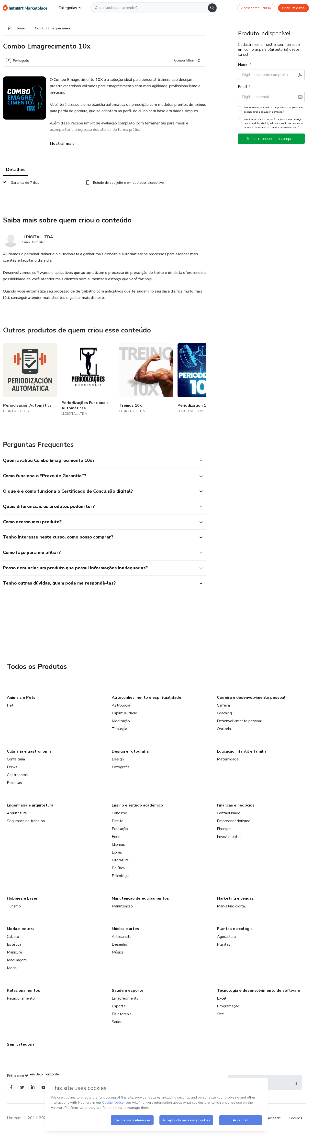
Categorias (67, 8)
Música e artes (125, 928)
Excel (221, 998)
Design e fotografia (130, 751)
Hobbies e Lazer (22, 898)
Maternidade (228, 759)
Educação (120, 828)
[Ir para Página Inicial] (27, 8)
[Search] (212, 7)
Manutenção (122, 906)
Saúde (117, 1022)
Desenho (119, 944)
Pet (10, 705)
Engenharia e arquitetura (30, 805)
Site (220, 1014)
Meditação (121, 721)
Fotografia (121, 767)
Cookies (295, 1118)
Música (117, 952)
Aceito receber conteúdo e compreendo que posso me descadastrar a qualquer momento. (273, 110)
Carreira (223, 705)
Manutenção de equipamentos (140, 898)
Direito (117, 821)
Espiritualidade (124, 713)
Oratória (224, 729)
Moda (12, 968)
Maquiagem (17, 960)
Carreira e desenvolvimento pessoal (251, 697)
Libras (117, 852)
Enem (117, 836)
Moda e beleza (20, 928)
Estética (14, 944)
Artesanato (122, 936)
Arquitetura (17, 813)
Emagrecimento (125, 998)
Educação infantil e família (242, 751)
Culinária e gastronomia (29, 751)
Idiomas (118, 844)
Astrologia (121, 705)
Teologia (119, 729)
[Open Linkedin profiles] (32, 1087)
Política (118, 868)
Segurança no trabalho (26, 821)
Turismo (14, 906)
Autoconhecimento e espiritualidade (146, 697)
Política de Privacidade (284, 127)
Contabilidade (228, 813)
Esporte (119, 1006)
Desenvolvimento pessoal (239, 721)
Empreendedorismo (233, 821)
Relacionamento (21, 998)
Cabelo (13, 936)
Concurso (119, 813)
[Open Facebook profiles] (11, 1087)
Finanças (224, 828)
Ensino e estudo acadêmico (137, 805)
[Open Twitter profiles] (22, 1087)
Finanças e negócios (236, 805)
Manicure (14, 952)
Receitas (14, 782)
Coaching (224, 713)
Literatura (120, 860)
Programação (228, 1006)
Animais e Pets (21, 697)
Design (118, 759)
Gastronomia (18, 775)
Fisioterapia (122, 1014)
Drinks (12, 767)
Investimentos (229, 836)
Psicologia (120, 876)
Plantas (223, 944)
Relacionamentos (23, 990)
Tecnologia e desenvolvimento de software (258, 990)
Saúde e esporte (128, 990)
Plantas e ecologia (235, 928)
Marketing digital (231, 906)
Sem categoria (20, 1044)
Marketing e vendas (235, 898)
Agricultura (226, 936)
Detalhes (15, 169)
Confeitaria (16, 759)
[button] (99, 460)
